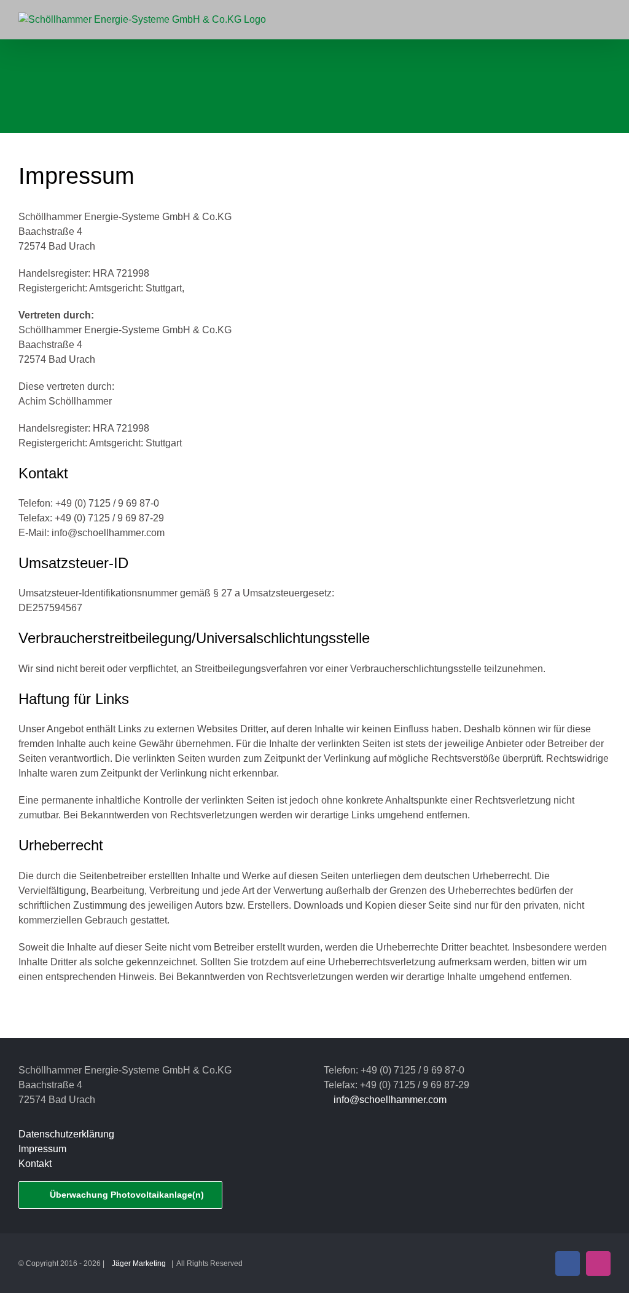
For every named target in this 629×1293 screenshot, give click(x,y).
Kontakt (35, 1163)
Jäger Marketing (139, 1263)
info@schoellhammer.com (390, 1099)
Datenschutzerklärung (66, 1134)
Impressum (42, 1149)
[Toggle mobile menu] (606, 20)
